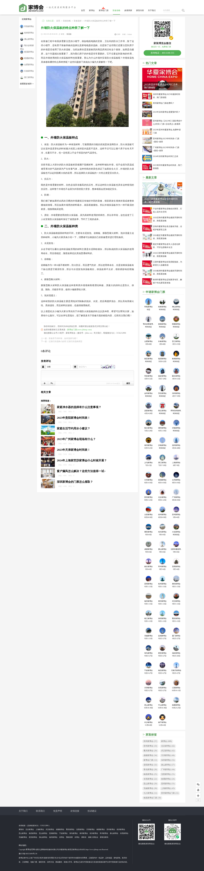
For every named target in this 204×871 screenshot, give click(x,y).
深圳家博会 (168, 760)
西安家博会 (33, 837)
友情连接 (74, 811)
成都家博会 (150, 755)
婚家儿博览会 (93, 837)
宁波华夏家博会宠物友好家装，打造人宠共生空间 (167, 210)
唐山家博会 (168, 765)
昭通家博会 (29, 58)
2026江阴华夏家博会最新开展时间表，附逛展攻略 (167, 254)
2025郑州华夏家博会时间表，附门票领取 (167, 166)
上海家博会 (168, 788)
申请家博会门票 (155, 291)
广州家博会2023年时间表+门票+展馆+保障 (166, 149)
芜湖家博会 (53, 833)
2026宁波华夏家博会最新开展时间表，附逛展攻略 (161, 200)
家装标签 (151, 734)
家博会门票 (104, 10)
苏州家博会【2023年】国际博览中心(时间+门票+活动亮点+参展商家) (167, 123)
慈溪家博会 (29, 52)
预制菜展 (69, 837)
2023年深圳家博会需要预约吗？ (166, 112)
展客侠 (21, 829)
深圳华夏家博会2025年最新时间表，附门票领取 (166, 96)
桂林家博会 (29, 33)
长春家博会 (29, 71)
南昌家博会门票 (152, 798)
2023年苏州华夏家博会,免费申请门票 (167, 131)
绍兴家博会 (94, 833)
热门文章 (151, 63)
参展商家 (128, 10)
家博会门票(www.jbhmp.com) (79, 330)
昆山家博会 (150, 784)
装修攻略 (116, 10)
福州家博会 (53, 837)
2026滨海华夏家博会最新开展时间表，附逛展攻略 (167, 219)
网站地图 (22, 845)
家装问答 (140, 10)
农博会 (77, 837)
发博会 (61, 837)
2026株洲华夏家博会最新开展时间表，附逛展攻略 (167, 272)
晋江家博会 (29, 77)
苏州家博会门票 (170, 793)
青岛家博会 (150, 769)
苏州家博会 (150, 746)
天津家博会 (168, 755)
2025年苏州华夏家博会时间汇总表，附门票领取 (162, 86)
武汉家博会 (168, 751)
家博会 (92, 10)
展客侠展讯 (104, 837)
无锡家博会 (150, 788)
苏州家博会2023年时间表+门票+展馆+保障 (166, 140)
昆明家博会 (168, 784)
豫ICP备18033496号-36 (28, 854)
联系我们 (40, 811)
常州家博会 (104, 833)
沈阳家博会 (168, 774)
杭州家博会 (121, 829)
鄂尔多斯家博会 (27, 45)
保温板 (68, 34)
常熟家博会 (29, 26)
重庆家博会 (150, 751)
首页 (83, 10)
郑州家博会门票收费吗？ (163, 103)
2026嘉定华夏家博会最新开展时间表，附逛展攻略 (167, 237)
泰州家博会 (84, 833)
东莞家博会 (150, 779)
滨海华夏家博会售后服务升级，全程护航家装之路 (167, 228)
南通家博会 (168, 779)
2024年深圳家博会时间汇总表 (165, 156)
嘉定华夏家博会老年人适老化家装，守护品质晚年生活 (166, 245)
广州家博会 (168, 769)
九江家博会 (150, 793)
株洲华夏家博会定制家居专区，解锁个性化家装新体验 (167, 281)
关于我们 (152, 10)
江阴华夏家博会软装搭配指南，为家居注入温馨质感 (167, 263)
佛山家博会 (29, 39)
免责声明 (57, 811)
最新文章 (151, 177)
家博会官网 (30, 849)
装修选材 (77, 21)
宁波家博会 (63, 833)
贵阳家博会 (150, 765)
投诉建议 (92, 811)
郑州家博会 (150, 741)
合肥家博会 (29, 65)
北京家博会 (168, 746)
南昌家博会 (150, 774)
